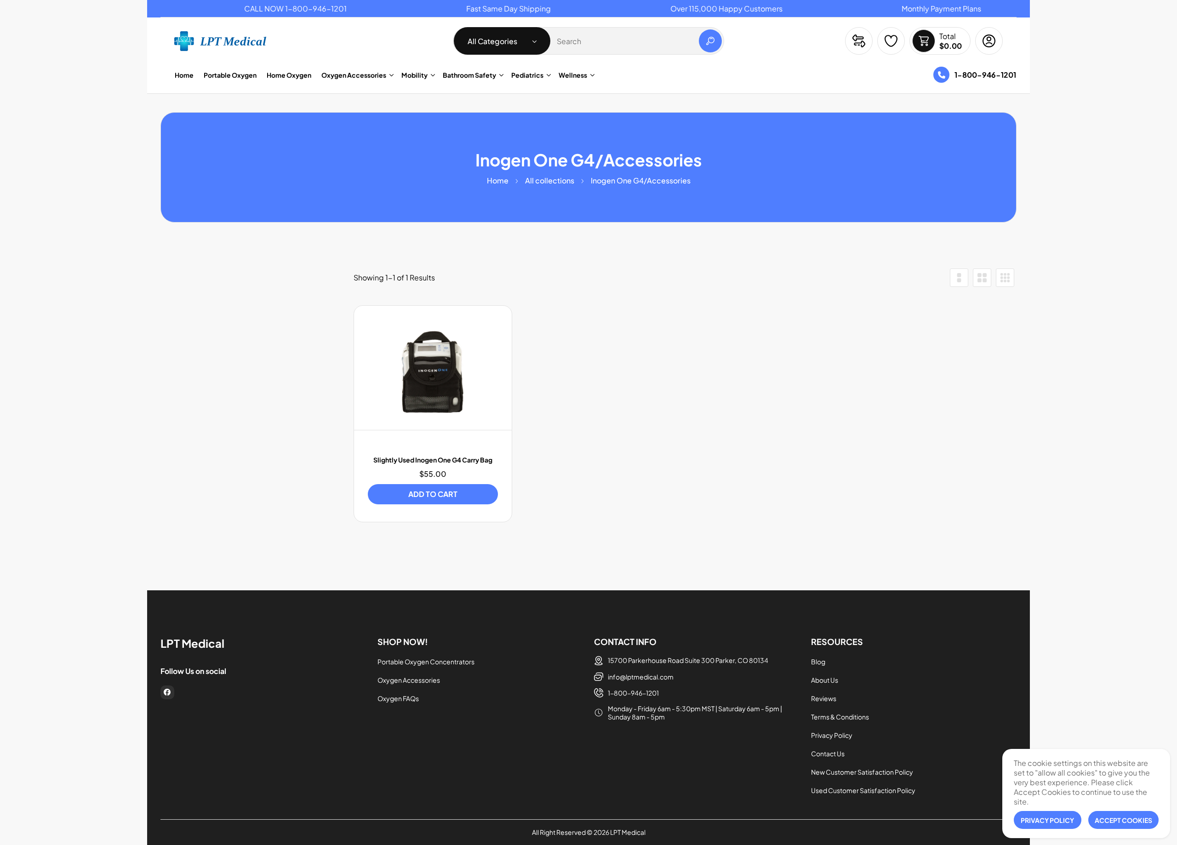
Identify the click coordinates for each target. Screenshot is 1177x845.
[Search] (710, 40)
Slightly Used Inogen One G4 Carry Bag (432, 460)
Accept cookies (1123, 820)
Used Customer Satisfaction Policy (863, 790)
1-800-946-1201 (985, 75)
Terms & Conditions (840, 717)
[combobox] (589, 41)
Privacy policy (1047, 820)
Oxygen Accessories (408, 680)
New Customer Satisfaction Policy (862, 772)
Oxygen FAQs (398, 698)
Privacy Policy (831, 735)
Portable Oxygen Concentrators (425, 661)
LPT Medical (628, 832)
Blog (818, 661)
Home (498, 180)
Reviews (823, 698)
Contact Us (828, 753)
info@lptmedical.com (641, 677)
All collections (549, 180)
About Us (824, 680)
